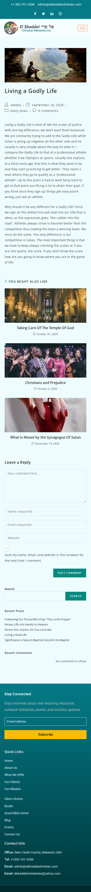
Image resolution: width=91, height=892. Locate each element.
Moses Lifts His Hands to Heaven (26, 624)
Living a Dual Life (16, 635)
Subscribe (45, 734)
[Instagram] (60, 13)
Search (10, 589)
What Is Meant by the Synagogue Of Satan (45, 437)
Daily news (19, 111)
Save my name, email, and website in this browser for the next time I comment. (44, 557)
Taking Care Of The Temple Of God (45, 327)
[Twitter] (43, 13)
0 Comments (48, 111)
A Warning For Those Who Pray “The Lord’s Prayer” (38, 619)
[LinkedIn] (51, 13)
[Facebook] (35, 13)
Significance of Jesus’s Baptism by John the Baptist (37, 640)
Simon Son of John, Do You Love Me (28, 630)
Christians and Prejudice (45, 382)
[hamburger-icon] (83, 28)
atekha (15, 105)
